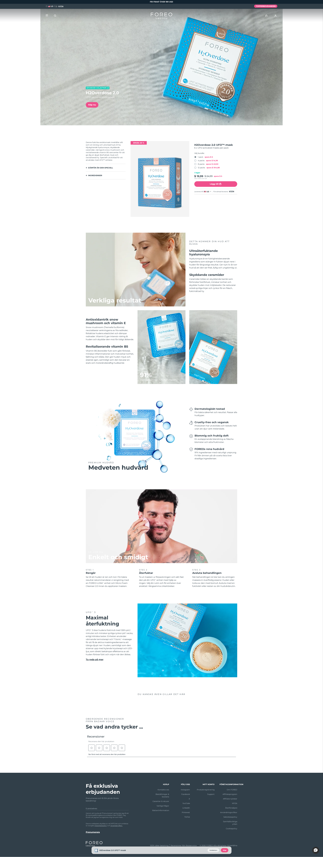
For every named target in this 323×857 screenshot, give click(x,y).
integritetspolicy (101, 826)
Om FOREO (232, 790)
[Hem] (161, 16)
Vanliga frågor (163, 806)
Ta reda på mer (94, 659)
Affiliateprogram (230, 794)
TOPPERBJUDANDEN (266, 6)
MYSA (234, 803)
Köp (224, 850)
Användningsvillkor (228, 812)
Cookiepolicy (231, 828)
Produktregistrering (206, 790)
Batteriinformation (160, 810)
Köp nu (92, 105)
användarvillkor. (117, 826)
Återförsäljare (231, 808)
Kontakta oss (163, 790)
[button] (315, 850)
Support (210, 794)
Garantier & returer (161, 801)
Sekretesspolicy (230, 817)
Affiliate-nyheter (230, 799)
